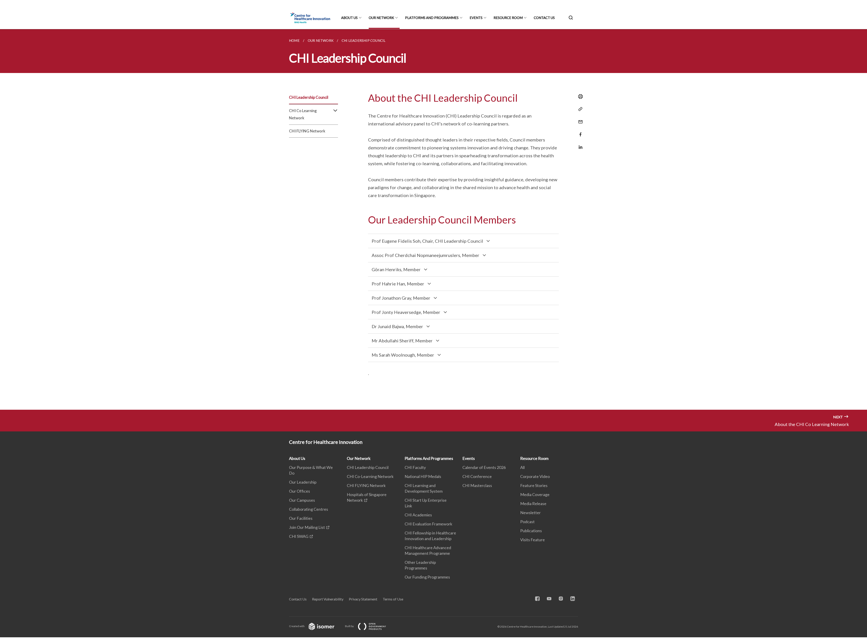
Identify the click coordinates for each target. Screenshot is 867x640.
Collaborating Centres (308, 509)
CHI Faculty (415, 467)
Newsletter (530, 512)
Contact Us (544, 18)
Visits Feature (532, 539)
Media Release (533, 503)
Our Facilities (300, 518)
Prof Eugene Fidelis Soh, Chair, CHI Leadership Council (427, 241)
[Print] (579, 96)
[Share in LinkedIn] (579, 144)
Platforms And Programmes (432, 18)
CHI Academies (418, 514)
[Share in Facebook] (579, 131)
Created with (297, 626)
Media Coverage (535, 494)
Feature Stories (534, 485)
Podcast (527, 521)
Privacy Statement (363, 599)
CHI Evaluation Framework (428, 523)
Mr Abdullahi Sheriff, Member (402, 340)
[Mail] (579, 119)
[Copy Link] (579, 109)
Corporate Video (535, 476)
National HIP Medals (423, 476)
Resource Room (508, 18)
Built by (349, 626)
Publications (531, 530)
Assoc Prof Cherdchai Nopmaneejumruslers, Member (425, 255)
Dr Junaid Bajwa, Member (397, 326)
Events (476, 18)
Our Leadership (303, 482)
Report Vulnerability (327, 599)
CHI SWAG (298, 536)
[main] (433, 219)
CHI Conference (477, 476)
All (522, 467)
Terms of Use (393, 599)
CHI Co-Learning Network (370, 476)
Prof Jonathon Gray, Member (401, 298)
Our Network (381, 18)
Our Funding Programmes (427, 576)
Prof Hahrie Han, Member (398, 283)
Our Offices (299, 491)
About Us (349, 18)
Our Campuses (302, 500)
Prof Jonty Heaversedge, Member (406, 312)
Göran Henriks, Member (396, 269)
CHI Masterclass (477, 485)
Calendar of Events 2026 (484, 467)
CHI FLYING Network (307, 131)
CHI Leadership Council (308, 97)
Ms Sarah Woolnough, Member (403, 355)
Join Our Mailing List (307, 527)
